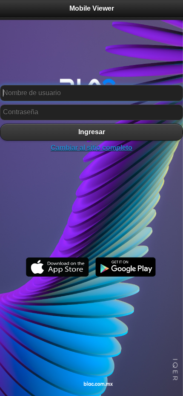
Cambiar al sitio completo (91, 147)
